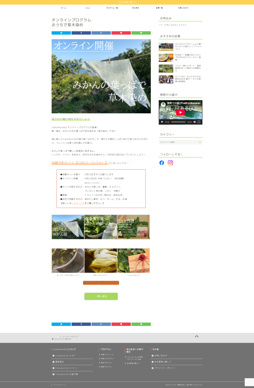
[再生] (162, 122)
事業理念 (59, 361)
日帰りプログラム (107, 359)
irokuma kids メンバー (66, 368)
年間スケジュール (107, 355)
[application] (180, 112)
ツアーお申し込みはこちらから (173, 25)
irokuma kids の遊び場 (66, 374)
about (87, 8)
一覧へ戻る (101, 296)
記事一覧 (159, 8)
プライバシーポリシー (165, 368)
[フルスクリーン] (199, 122)
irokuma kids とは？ (65, 355)
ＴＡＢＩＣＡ (78, 203)
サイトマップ (58, 385)
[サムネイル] (101, 115)
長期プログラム (106, 367)
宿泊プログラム (106, 363)
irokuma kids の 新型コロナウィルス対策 (135, 358)
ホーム (63, 8)
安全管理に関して (133, 363)
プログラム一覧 (112, 8)
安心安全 (135, 8)
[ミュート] (194, 122)
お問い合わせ (183, 8)
